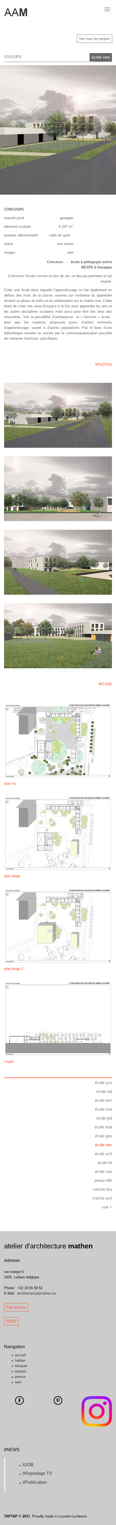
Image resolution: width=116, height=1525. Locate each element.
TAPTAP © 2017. (17, 1516)
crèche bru (102, 1189)
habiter (20, 1360)
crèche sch (102, 1198)
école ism (103, 1100)
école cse (103, 1171)
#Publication (35, 1482)
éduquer (21, 1366)
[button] (9, 130)
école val (104, 1091)
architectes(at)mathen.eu (36, 1293)
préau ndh (103, 1180)
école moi (103, 1109)
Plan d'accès (16, 1307)
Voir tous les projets (94, 39)
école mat (103, 1127)
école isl (105, 1162)
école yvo (103, 1082)
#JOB (28, 1464)
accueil (20, 1355)
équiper (20, 1371)
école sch (103, 1153)
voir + (107, 1207)
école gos (103, 1136)
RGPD (11, 1321)
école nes (100, 57)
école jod (104, 1118)
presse (20, 1377)
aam (18, 1382)
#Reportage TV (37, 1473)
